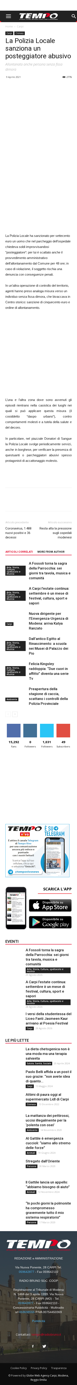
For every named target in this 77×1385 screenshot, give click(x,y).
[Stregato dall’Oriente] (13, 1167)
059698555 (27, 1312)
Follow (30, 725)
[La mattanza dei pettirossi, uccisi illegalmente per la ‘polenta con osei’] (13, 1121)
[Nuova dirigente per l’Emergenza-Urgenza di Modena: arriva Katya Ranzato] (16, 618)
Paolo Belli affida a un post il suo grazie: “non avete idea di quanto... (48, 1076)
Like (13, 725)
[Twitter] (44, 1346)
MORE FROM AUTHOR (51, 551)
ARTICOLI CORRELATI (19, 551)
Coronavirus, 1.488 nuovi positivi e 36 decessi (18, 533)
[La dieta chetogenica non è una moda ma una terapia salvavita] (13, 1055)
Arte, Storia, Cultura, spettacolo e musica (13, 570)
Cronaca (20, 33)
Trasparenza (59, 1368)
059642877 (26, 1271)
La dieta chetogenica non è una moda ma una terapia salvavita (48, 1053)
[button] (74, 16)
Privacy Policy (39, 1368)
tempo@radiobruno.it (46, 1334)
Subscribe (63, 725)
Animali (31, 1152)
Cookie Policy (18, 1368)
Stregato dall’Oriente (43, 1161)
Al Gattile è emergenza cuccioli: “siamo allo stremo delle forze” (48, 1143)
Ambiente (12, 699)
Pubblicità (38, 1321)
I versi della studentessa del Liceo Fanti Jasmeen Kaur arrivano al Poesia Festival (48, 1018)
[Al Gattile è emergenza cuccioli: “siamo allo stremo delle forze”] (13, 1144)
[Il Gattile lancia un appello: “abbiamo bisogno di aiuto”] (13, 1188)
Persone (31, 1166)
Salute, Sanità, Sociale (39, 1063)
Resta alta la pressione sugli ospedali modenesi (56, 533)
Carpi (20, 26)
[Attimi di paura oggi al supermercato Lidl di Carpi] (13, 1100)
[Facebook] (32, 1346)
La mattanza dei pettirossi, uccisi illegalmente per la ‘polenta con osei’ (47, 1120)
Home (9, 26)
